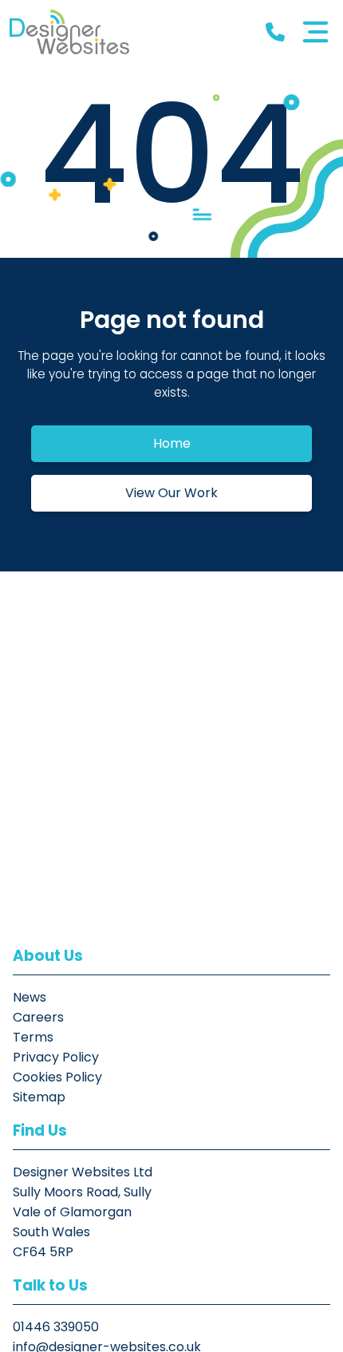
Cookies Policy (57, 1077)
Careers (38, 1017)
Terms (33, 1037)
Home (172, 443)
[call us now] (275, 32)
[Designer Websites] (69, 32)
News (29, 997)
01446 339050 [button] (56, 1327)
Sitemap (39, 1097)
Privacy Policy (56, 1057)
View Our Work (171, 493)
